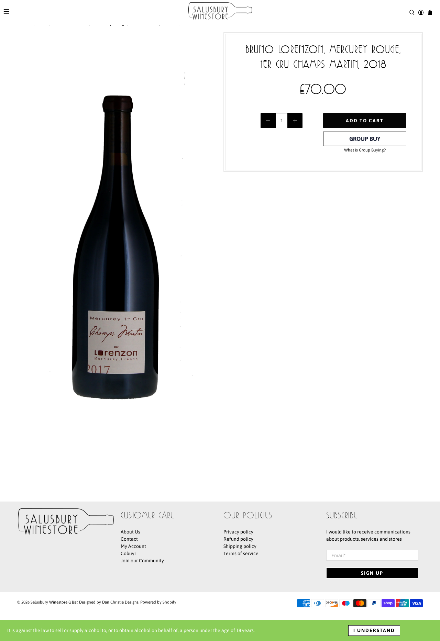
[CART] (430, 12)
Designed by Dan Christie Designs (109, 602)
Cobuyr (128, 553)
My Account (133, 546)
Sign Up (372, 573)
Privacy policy (238, 532)
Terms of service (240, 553)
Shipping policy (239, 546)
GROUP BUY (365, 138)
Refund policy (238, 539)
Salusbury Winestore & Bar (54, 602)
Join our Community (142, 560)
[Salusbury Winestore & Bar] (220, 12)
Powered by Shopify (158, 602)
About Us (130, 532)
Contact (129, 539)
